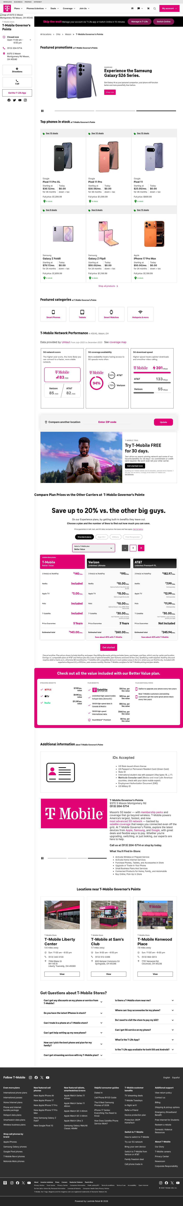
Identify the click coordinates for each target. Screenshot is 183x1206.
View (62, 974)
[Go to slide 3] (137, 111)
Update (163, 422)
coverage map (117, 342)
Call (17, 82)
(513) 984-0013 (149, 957)
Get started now (135, 466)
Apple (129, 830)
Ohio (58, 34)
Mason (68, 34)
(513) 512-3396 (102, 957)
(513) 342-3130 (55, 957)
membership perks (152, 812)
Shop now (110, 92)
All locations (45, 34)
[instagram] (25, 100)
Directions (17, 70)
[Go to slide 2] (96, 111)
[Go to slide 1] (55, 111)
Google (155, 830)
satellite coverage (120, 824)
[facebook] (9, 100)
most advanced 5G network (126, 821)
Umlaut (66, 342)
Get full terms (129, 474)
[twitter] (14, 100)
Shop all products (109, 286)
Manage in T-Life (139, 21)
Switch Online (163, 21)
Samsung (139, 830)
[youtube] (20, 100)
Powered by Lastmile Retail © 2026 (91, 1201)
